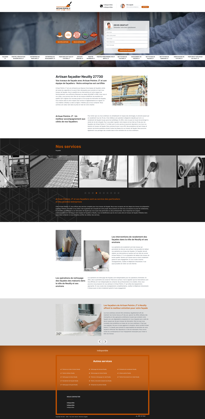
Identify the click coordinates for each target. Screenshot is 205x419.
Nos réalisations (63, 42)
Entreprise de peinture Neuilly (98, 384)
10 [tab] (118, 193)
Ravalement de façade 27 (136, 57)
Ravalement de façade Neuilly (70, 380)
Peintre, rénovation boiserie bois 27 (18, 57)
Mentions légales (83, 416)
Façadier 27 (5, 57)
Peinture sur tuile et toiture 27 (66, 57)
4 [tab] (96, 193)
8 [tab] (111, 193)
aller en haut (141, 416)
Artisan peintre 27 (79, 57)
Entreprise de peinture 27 (35, 57)
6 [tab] (103, 193)
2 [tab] (89, 193)
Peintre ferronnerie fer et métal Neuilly (129, 377)
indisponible (108, 5)
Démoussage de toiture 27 (179, 57)
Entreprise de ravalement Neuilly (127, 369)
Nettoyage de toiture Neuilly (69, 377)
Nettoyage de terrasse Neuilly (99, 369)
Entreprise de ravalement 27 (50, 57)
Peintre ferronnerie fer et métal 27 (106, 57)
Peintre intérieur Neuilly (68, 373)
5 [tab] (100, 193)
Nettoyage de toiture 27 (122, 57)
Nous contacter (79, 42)
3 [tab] (92, 193)
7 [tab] (107, 193)
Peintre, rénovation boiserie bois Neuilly (101, 380)
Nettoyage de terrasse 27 (164, 57)
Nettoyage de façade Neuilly (70, 384)
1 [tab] (85, 193)
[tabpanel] (53, 172)
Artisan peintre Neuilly (125, 373)
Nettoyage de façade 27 (150, 57)
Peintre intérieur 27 (91, 57)
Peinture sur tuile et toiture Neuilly (71, 369)
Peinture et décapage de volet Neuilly (101, 377)
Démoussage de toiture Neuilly (99, 373)
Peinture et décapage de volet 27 (195, 57)
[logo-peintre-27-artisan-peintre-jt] (64, 6)
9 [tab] (114, 193)
